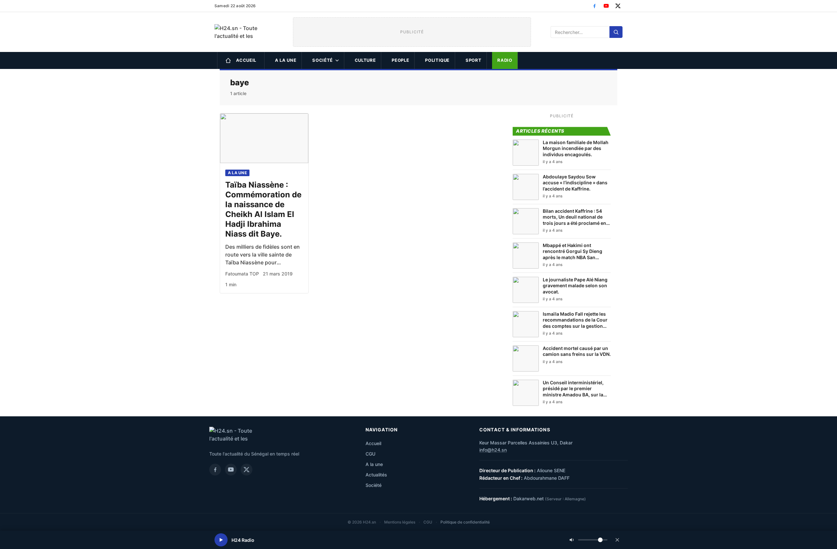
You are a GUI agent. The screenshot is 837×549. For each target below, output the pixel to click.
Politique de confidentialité (465, 522)
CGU (370, 454)
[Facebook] (594, 5)
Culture (365, 60)
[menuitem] (241, 60)
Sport (473, 60)
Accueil (246, 60)
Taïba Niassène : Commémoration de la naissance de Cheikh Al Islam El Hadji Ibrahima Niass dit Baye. (263, 209)
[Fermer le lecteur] (617, 540)
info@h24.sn (493, 450)
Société (322, 60)
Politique (437, 60)
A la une (285, 60)
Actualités (376, 474)
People (400, 60)
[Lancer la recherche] (616, 32)
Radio (504, 60)
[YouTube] (606, 5)
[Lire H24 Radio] (221, 539)
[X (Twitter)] (618, 5)
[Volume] (588, 540)
